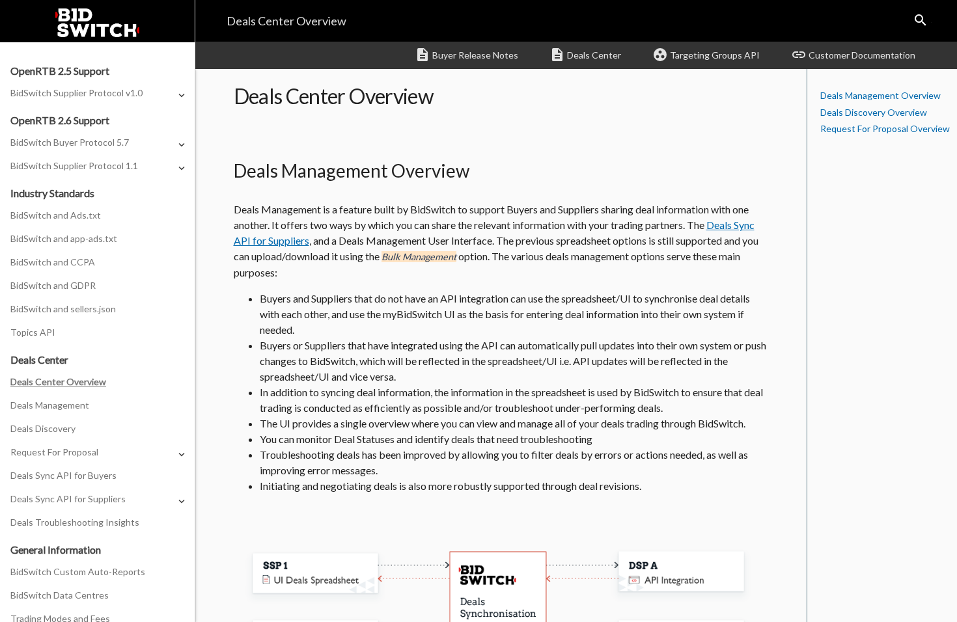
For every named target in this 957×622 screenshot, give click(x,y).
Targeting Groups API (706, 54)
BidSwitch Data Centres (59, 595)
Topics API (32, 332)
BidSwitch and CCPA (52, 261)
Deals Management (49, 405)
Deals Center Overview (58, 381)
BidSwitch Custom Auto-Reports (77, 571)
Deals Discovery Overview (873, 112)
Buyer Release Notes (466, 54)
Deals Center (585, 54)
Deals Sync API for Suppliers (68, 498)
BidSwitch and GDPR (53, 285)
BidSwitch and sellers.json (63, 308)
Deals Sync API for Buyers (63, 475)
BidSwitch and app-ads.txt (63, 238)
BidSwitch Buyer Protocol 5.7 (69, 142)
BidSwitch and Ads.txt (55, 215)
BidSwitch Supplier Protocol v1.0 (76, 92)
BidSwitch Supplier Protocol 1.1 (74, 165)
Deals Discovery (43, 428)
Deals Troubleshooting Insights (74, 522)
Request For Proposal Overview (885, 128)
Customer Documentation (853, 54)
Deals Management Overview (880, 95)
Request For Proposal (54, 451)
